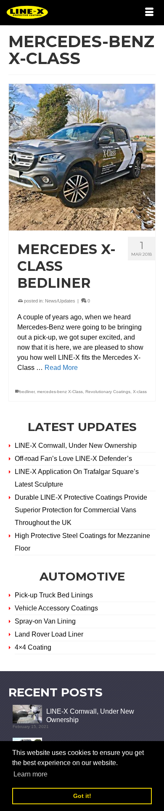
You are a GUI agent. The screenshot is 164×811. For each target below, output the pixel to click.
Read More (61, 367)
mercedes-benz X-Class (60, 391)
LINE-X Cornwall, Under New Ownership (76, 445)
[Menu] (149, 12)
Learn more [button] (30, 774)
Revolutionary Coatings (107, 391)
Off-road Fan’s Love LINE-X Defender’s (73, 458)
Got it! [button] (82, 795)
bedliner (26, 391)
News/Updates (60, 300)
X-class (140, 391)
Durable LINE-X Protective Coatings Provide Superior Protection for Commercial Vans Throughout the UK (81, 510)
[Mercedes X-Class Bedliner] (82, 157)
